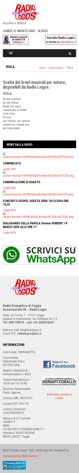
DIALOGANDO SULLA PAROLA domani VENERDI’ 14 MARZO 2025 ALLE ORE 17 (35, 225)
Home (42, 67)
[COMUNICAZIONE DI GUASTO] (39, 174)
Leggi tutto (9, 169)
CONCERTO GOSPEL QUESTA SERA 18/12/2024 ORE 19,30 (36, 202)
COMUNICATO (12, 163)
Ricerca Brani (56, 67)
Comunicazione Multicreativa (20, 456)
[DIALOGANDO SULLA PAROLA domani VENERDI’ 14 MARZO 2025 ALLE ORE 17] (39, 215)
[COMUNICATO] (39, 155)
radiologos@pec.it (29, 333)
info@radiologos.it (30, 330)
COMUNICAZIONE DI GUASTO (21, 182)
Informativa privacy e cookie (59, 396)
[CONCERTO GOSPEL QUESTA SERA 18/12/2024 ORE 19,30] (39, 193)
